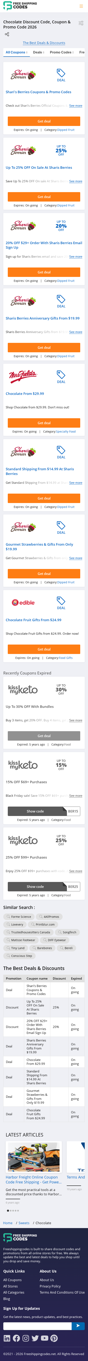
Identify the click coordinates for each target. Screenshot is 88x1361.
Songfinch (69, 932)
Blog (6, 1299)
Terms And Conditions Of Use (62, 1292)
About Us (47, 1280)
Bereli (69, 948)
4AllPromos (51, 917)
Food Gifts (66, 658)
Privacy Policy (50, 1286)
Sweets (24, 1223)
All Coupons (12, 1280)
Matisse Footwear (23, 940)
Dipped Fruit (65, 130)
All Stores (10, 1286)
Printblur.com (45, 924)
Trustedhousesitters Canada (30, 932)
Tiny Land (18, 948)
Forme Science (21, 917)
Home (7, 1223)
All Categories (13, 1292)
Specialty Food (66, 431)
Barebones (44, 948)
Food (67, 744)
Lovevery (17, 924)
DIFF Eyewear (57, 940)
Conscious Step (21, 956)
